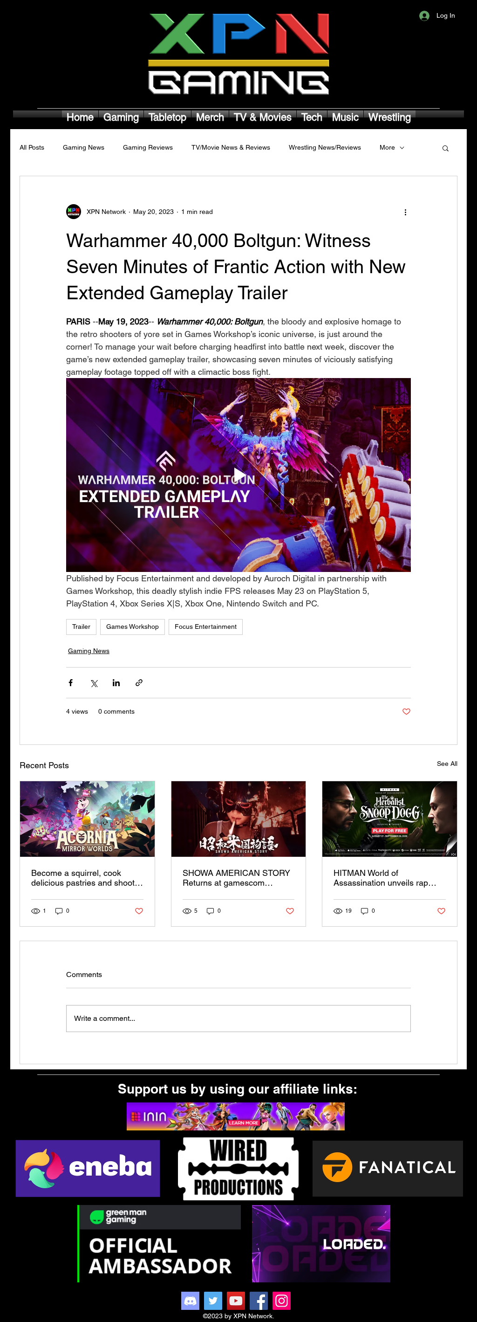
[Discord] (190, 1301)
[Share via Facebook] (70, 682)
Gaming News (83, 147)
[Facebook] (259, 1301)
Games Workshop (132, 626)
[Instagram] (282, 1301)
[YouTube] (236, 1301)
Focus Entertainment (206, 626)
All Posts (32, 147)
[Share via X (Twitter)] (93, 682)
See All (447, 763)
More (387, 147)
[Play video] (238, 475)
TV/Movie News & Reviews (230, 147)
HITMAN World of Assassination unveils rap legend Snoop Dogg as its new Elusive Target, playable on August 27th (386, 878)
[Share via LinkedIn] (116, 682)
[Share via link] (139, 682)
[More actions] (405, 211)
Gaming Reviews (148, 147)
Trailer (81, 626)
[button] (445, 147)
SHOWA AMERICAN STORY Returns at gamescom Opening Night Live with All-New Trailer (236, 878)
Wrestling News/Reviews (325, 147)
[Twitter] (213, 1301)
